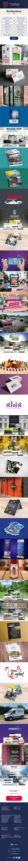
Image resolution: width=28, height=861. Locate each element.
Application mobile (7, 18)
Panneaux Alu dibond (6, 817)
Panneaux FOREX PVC (6, 816)
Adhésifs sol (4, 822)
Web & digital (20, 34)
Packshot (16, 828)
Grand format (20, 20)
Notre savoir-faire (17, 806)
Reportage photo (5, 829)
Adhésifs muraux (17, 821)
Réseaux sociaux (17, 837)
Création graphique (20, 18)
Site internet (16, 835)
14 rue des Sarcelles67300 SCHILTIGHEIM (15, 849)
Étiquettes (7, 20)
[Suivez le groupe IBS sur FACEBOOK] (14, 857)
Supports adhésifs (7, 34)
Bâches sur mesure (5, 818)
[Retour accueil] (11, 6)
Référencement (4, 836)
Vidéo (3, 838)
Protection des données (6, 809)
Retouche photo (17, 829)
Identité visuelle (5, 827)
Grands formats (17, 815)
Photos (7, 32)
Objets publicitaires (18, 822)
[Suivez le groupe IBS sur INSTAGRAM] (19, 857)
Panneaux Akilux (17, 816)
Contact (15, 807)
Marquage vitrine (5, 821)
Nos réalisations (5, 807)
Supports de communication (19, 827)
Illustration (7, 23)
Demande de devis (14, 798)
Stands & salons (20, 32)
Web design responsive (6, 835)
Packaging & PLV (20, 29)
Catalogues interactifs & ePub (7, 837)
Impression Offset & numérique (8, 815)
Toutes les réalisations (14, 38)
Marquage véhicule (21, 26)
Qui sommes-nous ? (6, 806)
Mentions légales (17, 808)
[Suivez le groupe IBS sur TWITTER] (16, 857)
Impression (20, 23)
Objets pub (7, 29)
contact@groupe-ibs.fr (15, 853)
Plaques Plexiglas (17, 817)
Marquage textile (7, 26)
